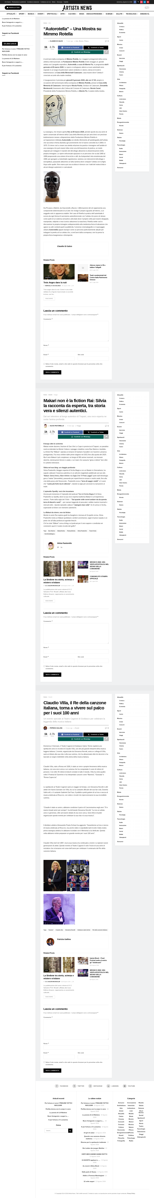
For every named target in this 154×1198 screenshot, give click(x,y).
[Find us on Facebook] (135, 2)
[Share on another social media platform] (106, 52)
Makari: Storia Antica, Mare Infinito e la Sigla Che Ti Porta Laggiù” (68, 476)
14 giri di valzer (89, 1133)
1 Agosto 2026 (66, 285)
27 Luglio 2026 (94, 282)
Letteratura (122, 99)
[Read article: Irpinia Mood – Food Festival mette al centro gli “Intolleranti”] (83, 961)
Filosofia (121, 102)
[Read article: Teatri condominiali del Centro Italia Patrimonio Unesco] (83, 278)
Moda (81, 14)
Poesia (121, 114)
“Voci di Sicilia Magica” (86, 494)
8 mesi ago (70, 426)
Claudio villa (59, 930)
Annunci (143, 14)
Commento (48, 319)
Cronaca (48, 277)
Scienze (109, 14)
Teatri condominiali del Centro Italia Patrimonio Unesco (98, 277)
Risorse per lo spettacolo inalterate (93, 1142)
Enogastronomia (94, 14)
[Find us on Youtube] (148, 2)
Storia (121, 105)
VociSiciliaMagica (50, 534)
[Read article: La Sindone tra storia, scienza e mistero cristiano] (59, 568)
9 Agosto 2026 (94, 571)
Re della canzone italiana (100, 930)
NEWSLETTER (14, 7)
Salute (119, 14)
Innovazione (122, 151)
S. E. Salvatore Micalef (52, 585)
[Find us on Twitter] (138, 2)
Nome (46, 345)
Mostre (81, 41)
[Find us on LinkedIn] (144, 2)
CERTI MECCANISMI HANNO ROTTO (94, 1154)
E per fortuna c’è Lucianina (11, 26)
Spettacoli (52, 14)
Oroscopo (59, 2)
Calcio (121, 40)
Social (121, 157)
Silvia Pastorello (57, 426)
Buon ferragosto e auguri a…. (12, 22)
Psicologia (122, 141)
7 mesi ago (69, 41)
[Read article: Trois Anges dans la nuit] (59, 271)
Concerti (121, 51)
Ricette (121, 125)
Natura (121, 133)
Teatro (121, 75)
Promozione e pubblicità (19, 2)
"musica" (50, 930)
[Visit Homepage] (77, 7)
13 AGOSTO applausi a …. (91, 1160)
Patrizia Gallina (56, 728)
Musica (31, 14)
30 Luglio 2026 (94, 270)
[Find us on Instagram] (141, 2)
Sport (21, 14)
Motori (121, 154)
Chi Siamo (8, 2)
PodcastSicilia (71, 531)
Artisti (121, 48)
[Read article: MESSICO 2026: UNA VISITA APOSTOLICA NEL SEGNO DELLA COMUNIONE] (83, 565)
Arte (62, 14)
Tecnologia (131, 14)
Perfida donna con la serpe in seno (14, 55)
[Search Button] (148, 14)
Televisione (122, 69)
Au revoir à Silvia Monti (91, 1166)
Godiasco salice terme (84, 930)
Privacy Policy (131, 1193)
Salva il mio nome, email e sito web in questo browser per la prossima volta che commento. (74, 365)
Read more (50, 298)
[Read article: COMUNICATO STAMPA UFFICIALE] (83, 579)
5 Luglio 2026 (94, 581)
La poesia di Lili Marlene (11, 18)
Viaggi (121, 61)
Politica (121, 29)
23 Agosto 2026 (95, 965)
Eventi (40, 14)
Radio (121, 148)
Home (45, 23)
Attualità (11, 14)
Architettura (122, 82)
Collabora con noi (46, 2)
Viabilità (66, 2)
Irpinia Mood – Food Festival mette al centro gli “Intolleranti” (98, 960)
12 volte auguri (89, 1181)
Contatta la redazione (33, 2)
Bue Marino (51, 531)
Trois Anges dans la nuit (55, 282)
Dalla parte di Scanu (89, 1172)
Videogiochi (122, 163)
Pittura (86, 41)
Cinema (121, 72)
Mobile (121, 160)
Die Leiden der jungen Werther (93, 1148)
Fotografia (122, 88)
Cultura (72, 14)
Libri (120, 108)
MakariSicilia (61, 531)
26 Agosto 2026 (66, 585)
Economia (122, 32)
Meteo (54, 2)
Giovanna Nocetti (70, 930)
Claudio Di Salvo (56, 41)
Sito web (81, 354)
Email (46, 355)
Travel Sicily (92, 531)
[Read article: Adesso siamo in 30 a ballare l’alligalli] (83, 268)
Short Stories (123, 111)
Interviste (122, 58)
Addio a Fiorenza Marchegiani (93, 1175)
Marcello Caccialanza (53, 285)
